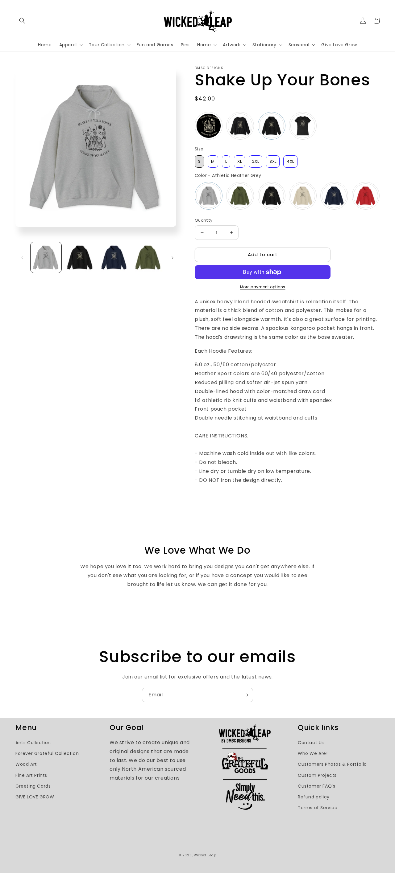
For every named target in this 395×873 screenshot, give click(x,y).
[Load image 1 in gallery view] (46, 257)
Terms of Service (318, 808)
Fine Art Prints (31, 775)
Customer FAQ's (316, 786)
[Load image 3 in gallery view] (114, 257)
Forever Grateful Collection (47, 753)
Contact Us (311, 743)
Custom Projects (317, 775)
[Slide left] (22, 257)
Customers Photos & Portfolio (332, 764)
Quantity (203, 220)
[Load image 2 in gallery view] (79, 257)
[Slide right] (172, 257)
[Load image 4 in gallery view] (148, 257)
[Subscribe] (246, 695)
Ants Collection (33, 743)
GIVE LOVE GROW (34, 797)
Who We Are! (313, 753)
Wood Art (26, 764)
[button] (22, 20)
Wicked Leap (205, 855)
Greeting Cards (33, 786)
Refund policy (314, 797)
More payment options (262, 286)
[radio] (208, 126)
